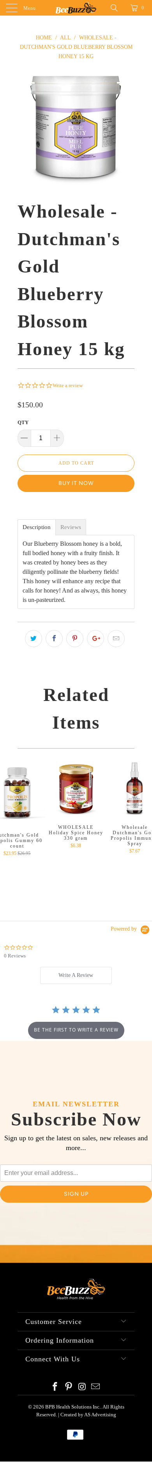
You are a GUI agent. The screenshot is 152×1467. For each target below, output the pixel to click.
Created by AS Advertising (88, 1414)
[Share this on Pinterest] (74, 638)
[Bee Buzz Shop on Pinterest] (69, 1387)
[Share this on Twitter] (33, 638)
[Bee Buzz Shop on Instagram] (82, 1387)
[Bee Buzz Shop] (76, 8)
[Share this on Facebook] (54, 638)
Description (37, 527)
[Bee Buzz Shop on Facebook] (55, 1387)
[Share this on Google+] (95, 638)
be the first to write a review (76, 1029)
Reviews (70, 527)
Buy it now (76, 483)
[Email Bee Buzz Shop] (96, 1387)
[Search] (117, 7)
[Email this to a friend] (116, 638)
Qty (23, 422)
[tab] (75, 975)
